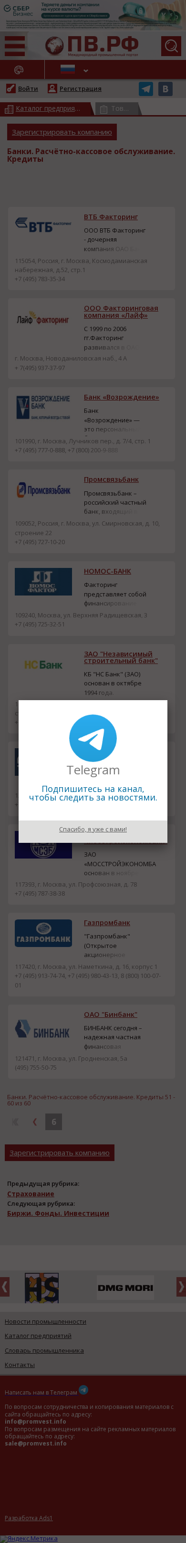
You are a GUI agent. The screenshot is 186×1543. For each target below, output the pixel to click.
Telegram (93, 769)
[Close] (167, 700)
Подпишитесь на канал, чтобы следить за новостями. (93, 793)
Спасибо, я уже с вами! (93, 829)
